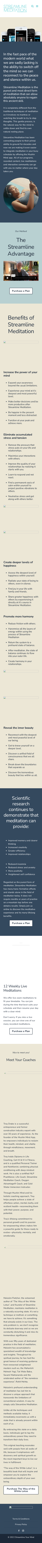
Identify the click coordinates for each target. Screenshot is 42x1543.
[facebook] (19, 1531)
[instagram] (23, 1531)
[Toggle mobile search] (32, 6)
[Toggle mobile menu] (37, 6)
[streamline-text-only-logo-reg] (21, 1507)
